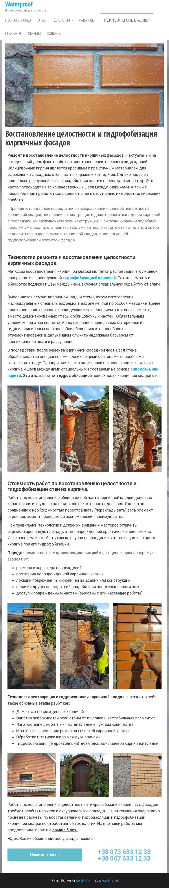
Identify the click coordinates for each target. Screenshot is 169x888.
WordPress (82, 880)
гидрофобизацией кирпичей (89, 277)
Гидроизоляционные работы (126, 20)
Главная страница (18, 20)
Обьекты (34, 33)
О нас (42, 20)
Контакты (54, 33)
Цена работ (13, 33)
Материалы (87, 20)
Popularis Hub (110, 880)
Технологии (61, 20)
